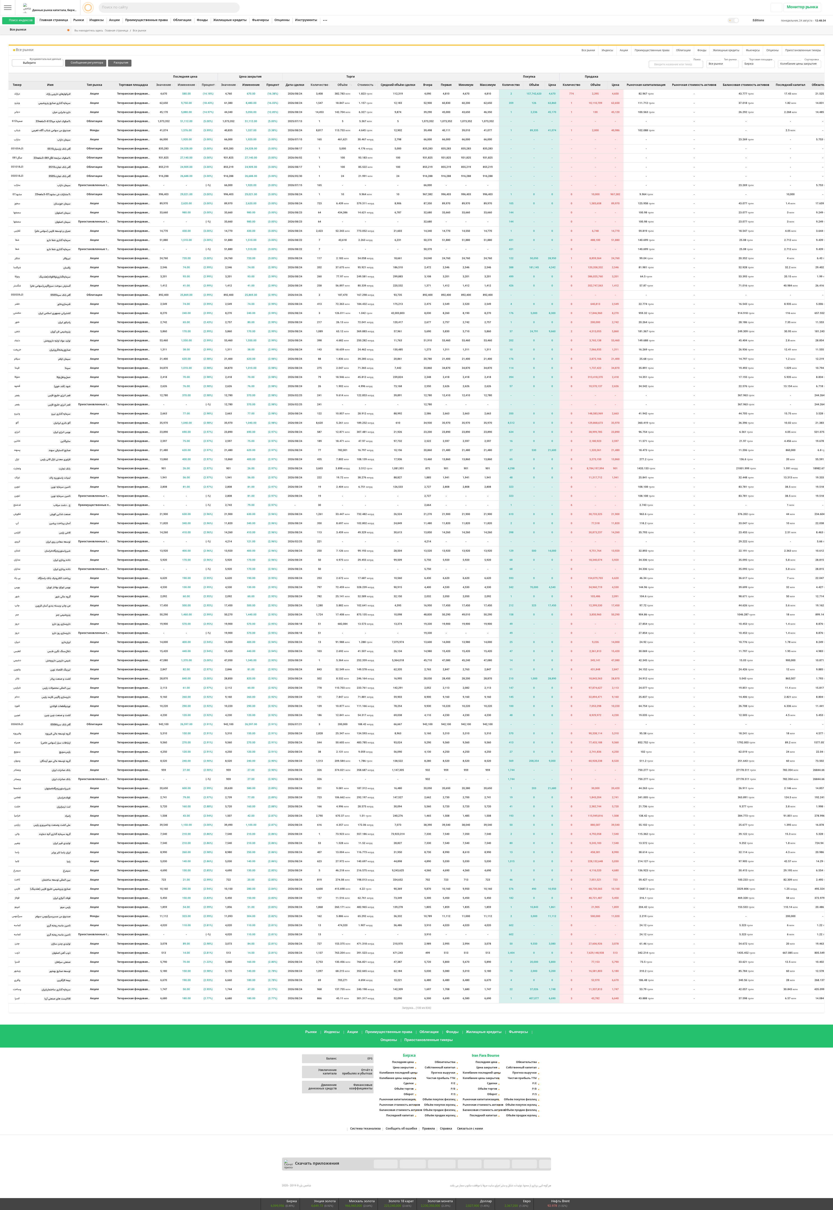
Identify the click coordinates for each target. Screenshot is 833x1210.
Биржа (409, 1056)
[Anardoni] (497, 1164)
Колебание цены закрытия (397, 1078)
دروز (17, 624)
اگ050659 (17, 724)
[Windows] (524, 1164)
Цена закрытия (403, 1068)
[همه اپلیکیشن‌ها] (545, 1164)
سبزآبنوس (17, 916)
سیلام (17, 359)
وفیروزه (17, 734)
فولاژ (17, 898)
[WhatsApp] (546, 1182)
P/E (453, 1084)
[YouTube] (334, 1182)
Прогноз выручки (443, 1073)
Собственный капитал (440, 1068)
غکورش (17, 514)
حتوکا (17, 377)
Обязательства (445, 1062)
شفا (17, 240)
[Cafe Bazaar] (413, 1164)
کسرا (17, 999)
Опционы (282, 20)
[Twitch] (353, 1182)
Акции (114, 20)
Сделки (408, 1084)
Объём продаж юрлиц (440, 1116)
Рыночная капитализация (397, 1100)
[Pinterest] (325, 1182)
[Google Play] (442, 1164)
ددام (17, 697)
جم (17, 615)
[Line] (536, 1182)
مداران (17, 560)
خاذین (17, 441)
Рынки (78, 20)
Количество (319, 85)
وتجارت (17, 469)
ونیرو (17, 414)
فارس (17, 889)
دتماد (17, 341)
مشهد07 (17, 194)
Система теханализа (365, 1129)
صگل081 (17, 158)
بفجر (17, 395)
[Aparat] (344, 1182)
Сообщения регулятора (87, 63)
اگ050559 (17, 295)
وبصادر (17, 770)
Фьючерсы (260, 20)
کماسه (17, 925)
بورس (17, 587)
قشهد (17, 386)
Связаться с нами (470, 1129)
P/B (453, 1089)
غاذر (17, 679)
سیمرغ (17, 871)
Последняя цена (403, 1062)
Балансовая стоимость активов (398, 1110)
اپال (17, 459)
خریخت (17, 350)
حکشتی (17, 313)
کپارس (17, 533)
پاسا (17, 852)
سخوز (17, 204)
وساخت (17, 989)
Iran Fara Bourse (485, 1056)
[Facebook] (286, 1182)
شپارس (17, 688)
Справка (446, 1129)
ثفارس (17, 231)
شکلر (17, 258)
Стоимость (365, 85)
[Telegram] (363, 1182)
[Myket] (386, 1164)
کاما (17, 861)
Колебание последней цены (398, 1073)
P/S (453, 1094)
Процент (208, 85)
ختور (17, 322)
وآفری (17, 980)
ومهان (17, 761)
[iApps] (470, 1164)
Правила (428, 1129)
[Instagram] (315, 1182)
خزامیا (17, 816)
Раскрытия (121, 63)
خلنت (17, 807)
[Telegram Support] (508, 1182)
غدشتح (17, 505)
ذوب (17, 953)
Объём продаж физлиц (439, 1110)
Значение (163, 85)
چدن (17, 944)
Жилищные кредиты (230, 20)
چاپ (17, 606)
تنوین (17, 487)
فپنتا (17, 368)
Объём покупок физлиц (439, 1100)
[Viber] (527, 1182)
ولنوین (17, 670)
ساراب (17, 140)
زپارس (17, 825)
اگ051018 (17, 167)
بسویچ (17, 752)
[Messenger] (517, 1182)
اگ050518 (17, 176)
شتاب (17, 130)
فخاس (17, 798)
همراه (17, 743)
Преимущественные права (146, 20)
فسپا (17, 962)
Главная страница (53, 20)
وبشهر (17, 971)
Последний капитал (400, 1116)
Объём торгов (404, 1089)
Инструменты (306, 20)
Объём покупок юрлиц (439, 1105)
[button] (758, 20)
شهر (17, 596)
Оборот (409, 1094)
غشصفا (17, 788)
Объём (343, 85)
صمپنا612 (17, 121)
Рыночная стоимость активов (398, 1105)
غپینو (17, 907)
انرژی (17, 432)
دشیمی (17, 660)
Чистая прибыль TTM (440, 1078)
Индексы (96, 20)
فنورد (17, 706)
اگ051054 (17, 149)
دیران (17, 642)
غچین (17, 715)
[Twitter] (296, 1182)
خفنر (17, 304)
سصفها (17, 213)
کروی (17, 542)
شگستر (17, 286)
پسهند (17, 450)
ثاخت (17, 880)
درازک (17, 94)
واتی (17, 834)
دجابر (17, 112)
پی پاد (17, 578)
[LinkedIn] (306, 1182)
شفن (17, 332)
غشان (17, 551)
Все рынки (139, 31)
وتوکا (17, 277)
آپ (17, 523)
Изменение (186, 85)
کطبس (17, 651)
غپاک (17, 478)
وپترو (17, 103)
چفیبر (17, 843)
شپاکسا (17, 268)
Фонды (202, 20)
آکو (17, 423)
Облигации (182, 20)
